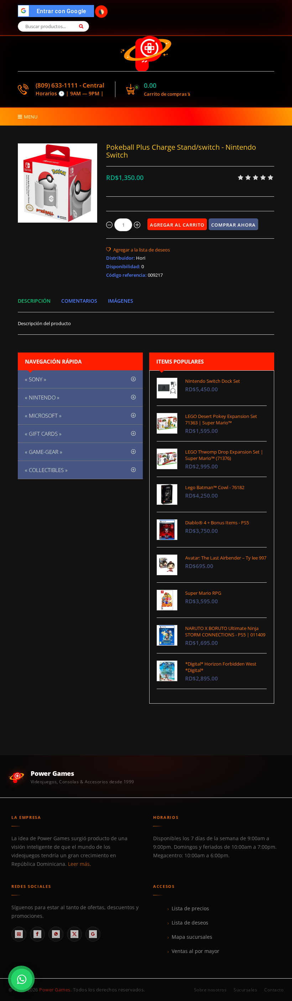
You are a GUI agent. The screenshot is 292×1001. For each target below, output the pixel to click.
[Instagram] (18, 934)
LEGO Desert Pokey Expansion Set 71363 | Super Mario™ (221, 419)
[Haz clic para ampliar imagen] (57, 183)
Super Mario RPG (203, 593)
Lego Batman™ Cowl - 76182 (214, 487)
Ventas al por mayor (195, 951)
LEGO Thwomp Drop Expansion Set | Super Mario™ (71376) (224, 455)
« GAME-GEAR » (43, 451)
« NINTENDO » (42, 397)
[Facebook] (37, 934)
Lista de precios (190, 908)
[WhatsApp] (55, 934)
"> (58, 11)
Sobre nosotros (210, 990)
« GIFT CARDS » (43, 433)
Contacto (273, 990)
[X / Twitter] (74, 934)
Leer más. (79, 864)
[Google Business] (92, 934)
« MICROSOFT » (43, 415)
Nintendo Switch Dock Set (212, 381)
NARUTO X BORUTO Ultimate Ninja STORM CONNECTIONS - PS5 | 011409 (225, 631)
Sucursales (245, 990)
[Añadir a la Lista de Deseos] (138, 250)
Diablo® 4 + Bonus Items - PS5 (217, 522)
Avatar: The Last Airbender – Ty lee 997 (225, 558)
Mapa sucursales (192, 937)
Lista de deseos (190, 923)
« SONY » (35, 379)
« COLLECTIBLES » (46, 469)
